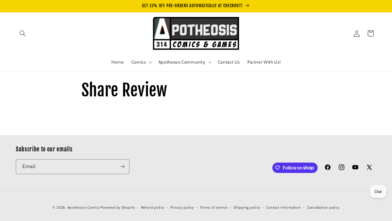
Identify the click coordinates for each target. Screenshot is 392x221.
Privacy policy (182, 207)
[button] (23, 33)
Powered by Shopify (117, 207)
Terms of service (213, 207)
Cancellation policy (323, 207)
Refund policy (152, 207)
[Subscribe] (122, 166)
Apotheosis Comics (83, 207)
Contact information (283, 207)
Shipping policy (247, 207)
